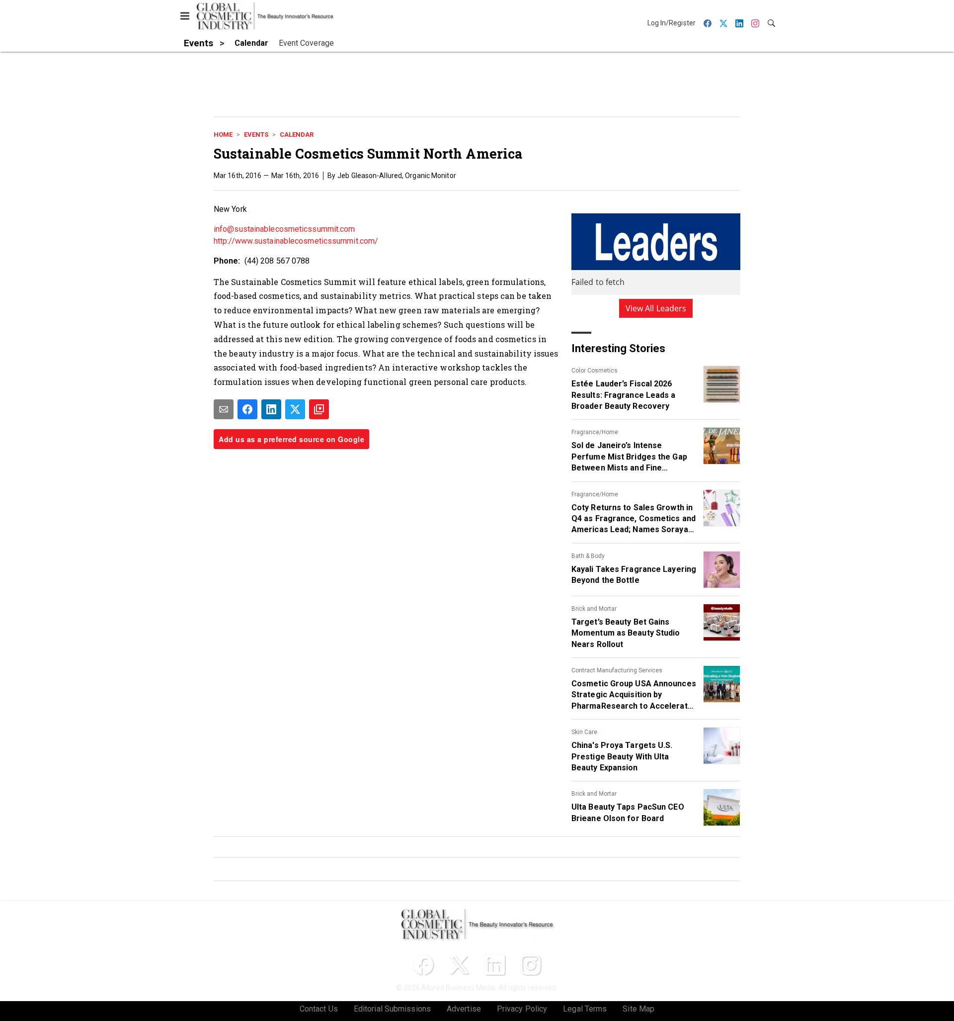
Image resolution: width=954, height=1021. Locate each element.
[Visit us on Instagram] (531, 965)
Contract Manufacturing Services (616, 670)
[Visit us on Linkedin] (495, 965)
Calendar (297, 134)
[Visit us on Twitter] (459, 965)
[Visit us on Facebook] (423, 965)
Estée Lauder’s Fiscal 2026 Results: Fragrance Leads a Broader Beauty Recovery (623, 395)
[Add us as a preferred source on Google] (319, 409)
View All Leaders (656, 308)
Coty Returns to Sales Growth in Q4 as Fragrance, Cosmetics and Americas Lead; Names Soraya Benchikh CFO (633, 519)
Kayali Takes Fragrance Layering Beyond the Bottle (633, 574)
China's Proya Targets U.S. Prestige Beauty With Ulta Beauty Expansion (622, 756)
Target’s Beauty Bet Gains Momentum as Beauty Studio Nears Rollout (625, 633)
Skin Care (584, 732)
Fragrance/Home (594, 432)
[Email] (224, 409)
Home (223, 134)
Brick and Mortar (594, 608)
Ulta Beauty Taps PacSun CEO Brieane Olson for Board (627, 812)
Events (256, 134)
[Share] (247, 409)
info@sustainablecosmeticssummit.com (284, 229)
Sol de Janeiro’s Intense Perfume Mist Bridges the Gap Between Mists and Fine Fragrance (629, 457)
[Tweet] (295, 409)
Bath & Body (588, 556)
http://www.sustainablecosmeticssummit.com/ (296, 241)
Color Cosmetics (594, 370)
